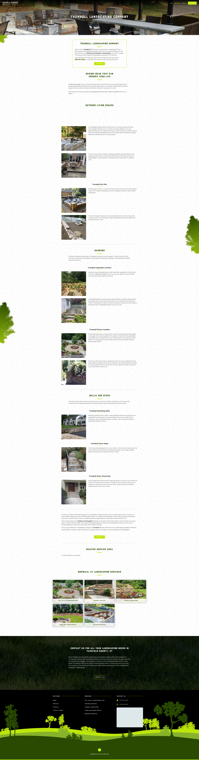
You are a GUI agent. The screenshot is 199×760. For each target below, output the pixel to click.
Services (177, 3)
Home (171, 3)
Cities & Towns (101, 21)
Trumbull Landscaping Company (99, 22)
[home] (10, 3)
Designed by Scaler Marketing (99, 754)
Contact (183, 3)
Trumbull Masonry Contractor (70, 555)
